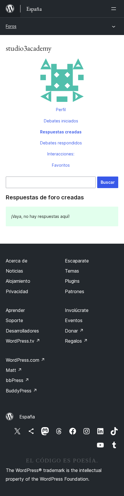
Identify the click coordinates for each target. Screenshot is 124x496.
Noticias (14, 271)
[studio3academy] (62, 81)
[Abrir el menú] (115, 8)
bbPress (17, 380)
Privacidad (17, 291)
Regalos (76, 341)
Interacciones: (60, 153)
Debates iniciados (61, 120)
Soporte (14, 320)
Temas (72, 271)
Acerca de (16, 261)
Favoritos (61, 165)
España (27, 417)
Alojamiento (18, 281)
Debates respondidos (61, 142)
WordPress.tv (23, 341)
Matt (14, 370)
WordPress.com (25, 360)
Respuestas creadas (61, 131)
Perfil (61, 109)
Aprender (15, 310)
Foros (11, 26)
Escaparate (77, 261)
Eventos (73, 320)
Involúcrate (77, 310)
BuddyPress (21, 391)
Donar (74, 331)
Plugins (72, 281)
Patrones (74, 291)
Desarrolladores (22, 331)
